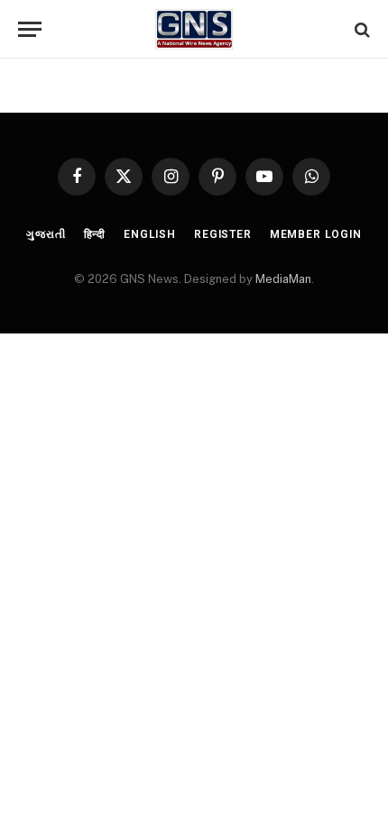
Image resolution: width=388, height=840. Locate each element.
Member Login (316, 234)
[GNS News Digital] (194, 29)
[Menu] (30, 29)
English (150, 234)
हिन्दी (95, 234)
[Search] (360, 29)
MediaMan (283, 279)
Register (223, 234)
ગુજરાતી (45, 234)
